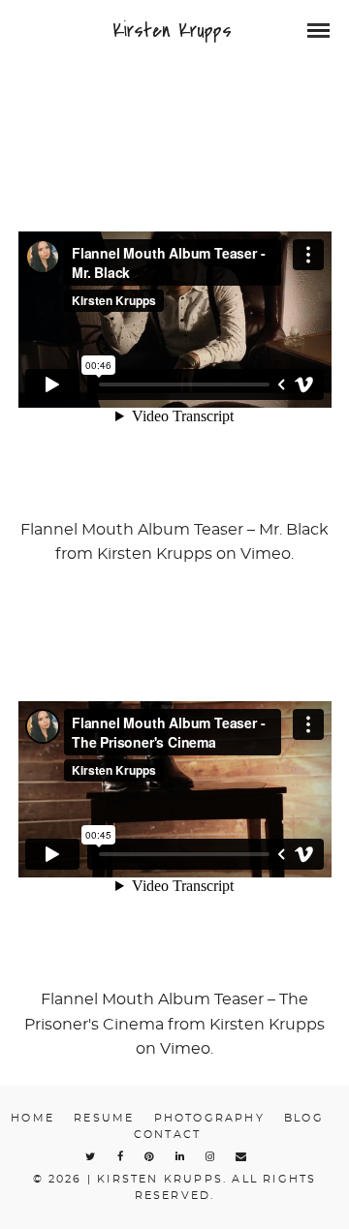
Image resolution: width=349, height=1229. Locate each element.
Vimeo (265, 554)
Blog (304, 1118)
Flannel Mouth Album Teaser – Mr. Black (174, 530)
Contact (167, 1134)
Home (32, 1118)
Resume (104, 1118)
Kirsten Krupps (172, 30)
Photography (209, 1118)
